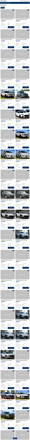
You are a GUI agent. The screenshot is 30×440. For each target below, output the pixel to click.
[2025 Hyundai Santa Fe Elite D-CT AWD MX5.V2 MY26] (8, 174)
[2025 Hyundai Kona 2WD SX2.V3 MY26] (22, 435)
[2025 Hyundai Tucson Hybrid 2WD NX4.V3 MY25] (8, 34)
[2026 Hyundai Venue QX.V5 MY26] (8, 294)
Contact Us (11, 27)
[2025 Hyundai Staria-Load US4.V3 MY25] (8, 154)
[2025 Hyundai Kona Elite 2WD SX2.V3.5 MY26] (8, 114)
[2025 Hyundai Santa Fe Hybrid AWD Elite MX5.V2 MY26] (22, 94)
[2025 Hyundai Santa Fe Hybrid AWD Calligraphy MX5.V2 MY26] (8, 94)
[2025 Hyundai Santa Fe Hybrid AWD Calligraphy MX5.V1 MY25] (8, 14)
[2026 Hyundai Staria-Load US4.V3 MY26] (22, 415)
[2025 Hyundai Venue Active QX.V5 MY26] (8, 435)
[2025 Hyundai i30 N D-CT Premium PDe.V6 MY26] (22, 114)
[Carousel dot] (6, 98)
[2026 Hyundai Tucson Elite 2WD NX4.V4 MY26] (8, 375)
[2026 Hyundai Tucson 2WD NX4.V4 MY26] (8, 355)
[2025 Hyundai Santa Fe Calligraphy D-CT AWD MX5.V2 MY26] (22, 134)
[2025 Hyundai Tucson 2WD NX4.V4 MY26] (8, 134)
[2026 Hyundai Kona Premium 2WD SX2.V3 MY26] (8, 214)
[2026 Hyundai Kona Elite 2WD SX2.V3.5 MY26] (8, 234)
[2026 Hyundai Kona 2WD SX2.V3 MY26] (8, 194)
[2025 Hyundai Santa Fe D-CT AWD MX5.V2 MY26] (22, 294)
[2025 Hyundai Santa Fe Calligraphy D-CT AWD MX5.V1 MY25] (22, 14)
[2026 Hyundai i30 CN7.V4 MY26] (22, 174)
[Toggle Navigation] (28, 3)
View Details (4, 27)
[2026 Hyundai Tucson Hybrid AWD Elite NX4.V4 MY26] (8, 314)
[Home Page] (3, 1)
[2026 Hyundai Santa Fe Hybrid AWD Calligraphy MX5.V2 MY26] (8, 415)
